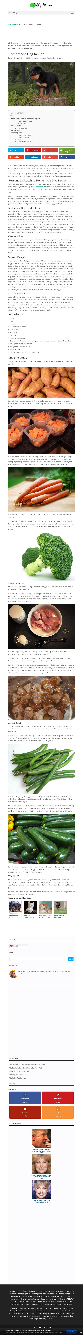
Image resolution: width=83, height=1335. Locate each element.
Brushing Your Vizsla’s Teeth (18, 1075)
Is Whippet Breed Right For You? (19, 1071)
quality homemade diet (37, 187)
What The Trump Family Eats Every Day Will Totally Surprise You (41, 1151)
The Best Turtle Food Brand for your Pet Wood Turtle (25, 1068)
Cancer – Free (22, 123)
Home (10, 24)
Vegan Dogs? (16, 125)
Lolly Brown (14, 58)
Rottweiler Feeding (46, 58)
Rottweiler (17, 24)
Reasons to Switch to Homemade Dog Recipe (26, 119)
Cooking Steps (17, 133)
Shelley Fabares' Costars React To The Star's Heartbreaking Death (41, 1176)
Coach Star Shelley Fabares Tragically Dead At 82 (41, 1201)
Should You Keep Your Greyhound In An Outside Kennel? (27, 1064)
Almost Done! (26, 137)
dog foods (36, 297)
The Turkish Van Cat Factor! (18, 1078)
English (15, 946)
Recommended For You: (25, 141)
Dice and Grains (22, 128)
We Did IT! (21, 139)
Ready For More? (27, 135)
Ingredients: (16, 130)
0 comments (58, 58)
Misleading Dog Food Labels (26, 121)
